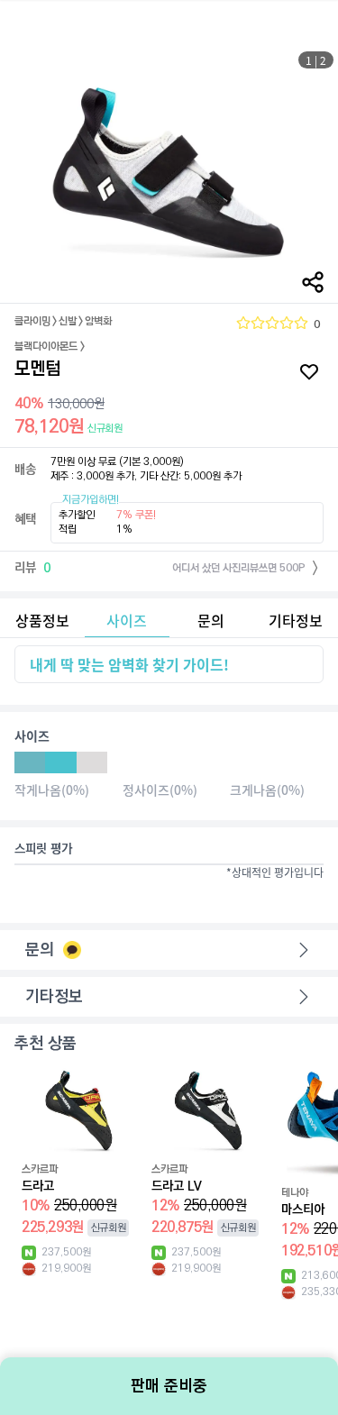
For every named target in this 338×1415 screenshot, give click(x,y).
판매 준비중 (169, 1386)
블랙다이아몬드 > (49, 347)
